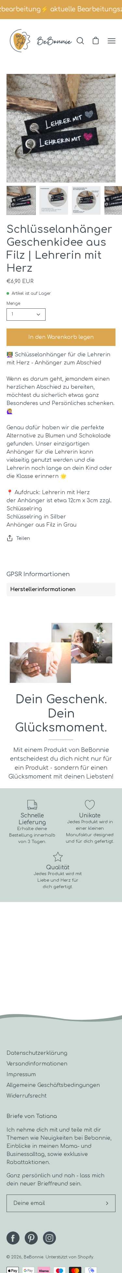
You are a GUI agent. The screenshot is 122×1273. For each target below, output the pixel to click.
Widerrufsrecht (27, 1096)
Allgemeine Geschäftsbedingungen (53, 1085)
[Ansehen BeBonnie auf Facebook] (13, 1237)
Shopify (85, 1257)
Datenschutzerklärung (37, 1053)
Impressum (21, 1074)
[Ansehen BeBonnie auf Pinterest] (31, 1237)
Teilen (23, 538)
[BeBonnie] (41, 40)
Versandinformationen (37, 1064)
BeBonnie (33, 1257)
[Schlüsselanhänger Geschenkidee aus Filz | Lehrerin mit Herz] (21, 200)
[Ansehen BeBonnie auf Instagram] (49, 1237)
